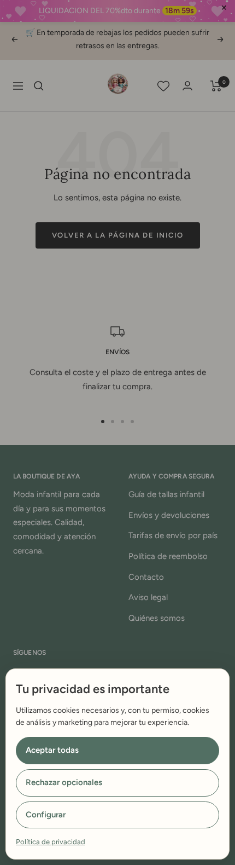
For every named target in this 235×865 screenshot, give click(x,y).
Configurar (46, 815)
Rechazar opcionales (64, 782)
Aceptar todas (52, 750)
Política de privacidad (50, 842)
